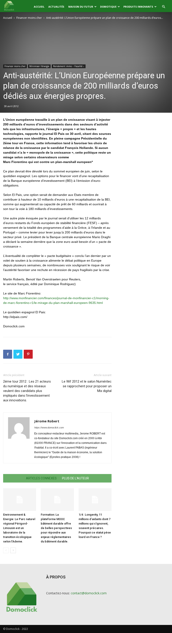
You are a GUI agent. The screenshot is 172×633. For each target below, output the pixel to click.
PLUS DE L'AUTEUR (75, 478)
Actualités (56, 6)
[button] (163, 7)
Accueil (39, 6)
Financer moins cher (29, 18)
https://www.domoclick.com (49, 427)
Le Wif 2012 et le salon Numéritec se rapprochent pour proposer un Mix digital (87, 386)
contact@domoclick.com (89, 593)
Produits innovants (138, 6)
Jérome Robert (46, 421)
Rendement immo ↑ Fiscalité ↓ (68, 66)
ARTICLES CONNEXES (41, 478)
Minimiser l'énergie (39, 66)
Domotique (108, 6)
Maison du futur (80, 6)
